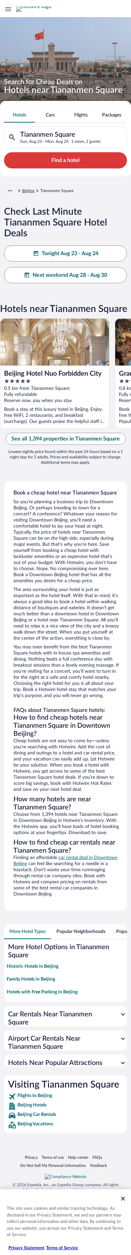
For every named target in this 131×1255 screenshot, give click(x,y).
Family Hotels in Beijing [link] (31, 979)
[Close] (123, 1198)
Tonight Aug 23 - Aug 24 (70, 253)
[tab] (19, 115)
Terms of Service (62, 1248)
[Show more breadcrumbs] (10, 191)
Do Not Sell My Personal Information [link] (53, 1165)
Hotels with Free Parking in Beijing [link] (42, 992)
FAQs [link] (97, 1157)
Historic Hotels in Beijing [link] (32, 966)
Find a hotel (65, 160)
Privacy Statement (26, 1248)
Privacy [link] (31, 1157)
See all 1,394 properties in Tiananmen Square (65, 439)
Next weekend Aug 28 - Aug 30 (70, 275)
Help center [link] (78, 1157)
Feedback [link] (98, 1165)
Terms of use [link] (53, 1157)
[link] (65, 1097)
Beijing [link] (28, 191)
